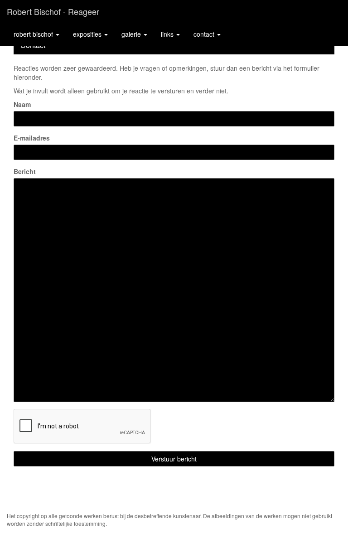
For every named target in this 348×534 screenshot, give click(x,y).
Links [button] (168, 34)
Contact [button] (204, 34)
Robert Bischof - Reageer (53, 11)
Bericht (25, 171)
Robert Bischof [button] (34, 34)
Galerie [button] (132, 34)
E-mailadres (32, 137)
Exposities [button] (88, 34)
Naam (22, 104)
